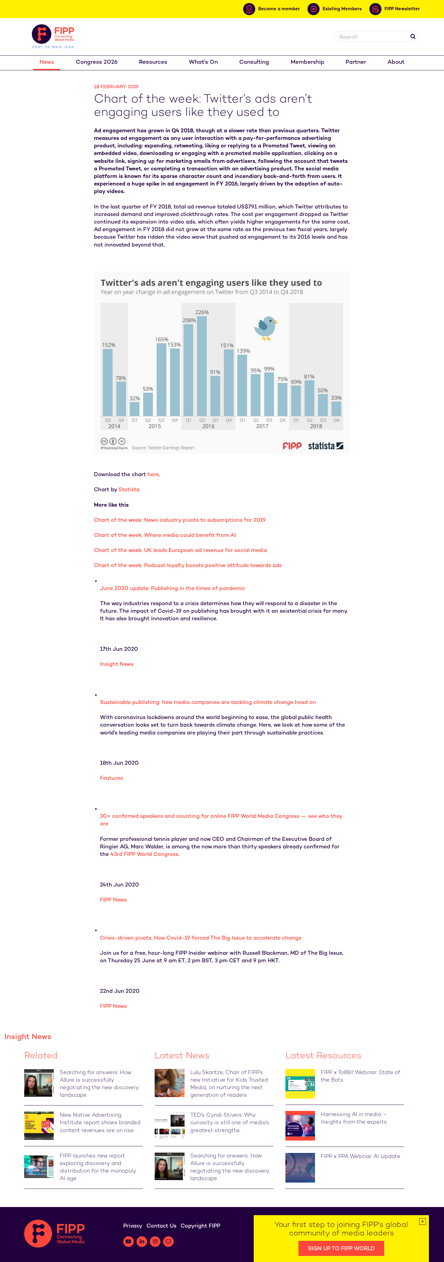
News (47, 62)
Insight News (117, 664)
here (153, 475)
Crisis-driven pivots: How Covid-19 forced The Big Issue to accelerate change (200, 938)
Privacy (132, 1226)
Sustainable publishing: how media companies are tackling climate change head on (208, 702)
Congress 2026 (97, 62)
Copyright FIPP (200, 1226)
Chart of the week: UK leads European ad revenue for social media (180, 551)
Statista (129, 490)
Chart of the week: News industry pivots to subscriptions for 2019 (180, 520)
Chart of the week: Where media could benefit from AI (165, 535)
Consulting (254, 62)
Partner (356, 62)
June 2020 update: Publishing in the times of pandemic (172, 589)
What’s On (203, 62)
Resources (153, 62)
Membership (307, 62)
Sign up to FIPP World (341, 1249)
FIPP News (113, 900)
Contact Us (161, 1226)
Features (111, 778)
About (396, 62)
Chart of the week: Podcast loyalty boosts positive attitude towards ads (188, 566)
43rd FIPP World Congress (144, 854)
